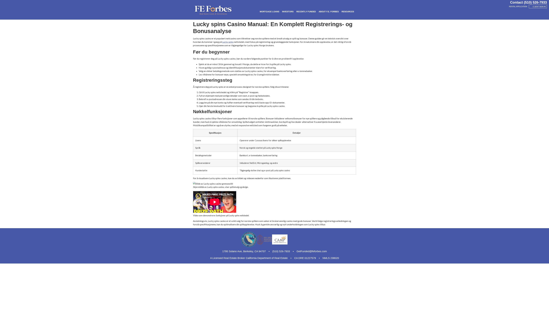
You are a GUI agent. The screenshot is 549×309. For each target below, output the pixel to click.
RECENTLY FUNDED (306, 11)
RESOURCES (348, 11)
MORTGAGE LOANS (269, 11)
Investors (288, 11)
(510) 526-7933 (535, 2)
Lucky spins (227, 41)
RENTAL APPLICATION (518, 7)
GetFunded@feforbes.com (312, 251)
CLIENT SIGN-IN (539, 7)
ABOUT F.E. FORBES (329, 11)
